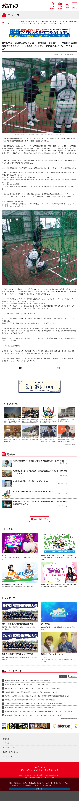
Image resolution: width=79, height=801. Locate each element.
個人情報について (9, 747)
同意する (39, 789)
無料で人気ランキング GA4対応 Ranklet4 (69, 718)
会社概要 (6, 739)
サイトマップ (7, 756)
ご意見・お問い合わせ (10, 752)
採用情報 (6, 743)
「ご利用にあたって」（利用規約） (21, 785)
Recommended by (67, 444)
